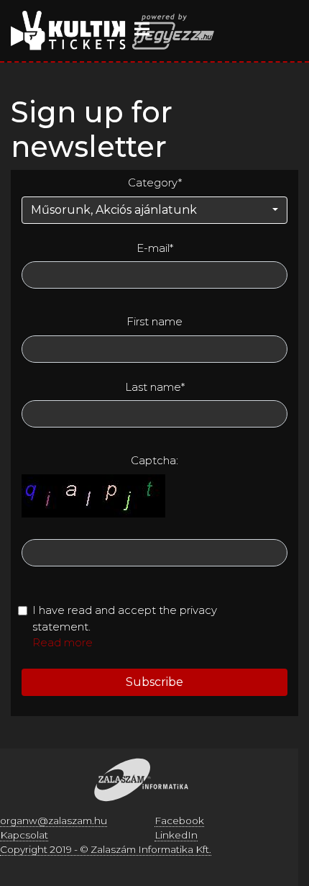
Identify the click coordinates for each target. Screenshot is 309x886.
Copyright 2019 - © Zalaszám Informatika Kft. (105, 849)
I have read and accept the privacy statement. (124, 618)
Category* (155, 182)
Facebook (179, 820)
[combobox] (154, 210)
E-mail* (155, 248)
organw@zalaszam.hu (53, 820)
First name (154, 321)
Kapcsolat (24, 835)
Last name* (155, 387)
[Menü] (142, 29)
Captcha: (154, 460)
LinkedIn (176, 835)
